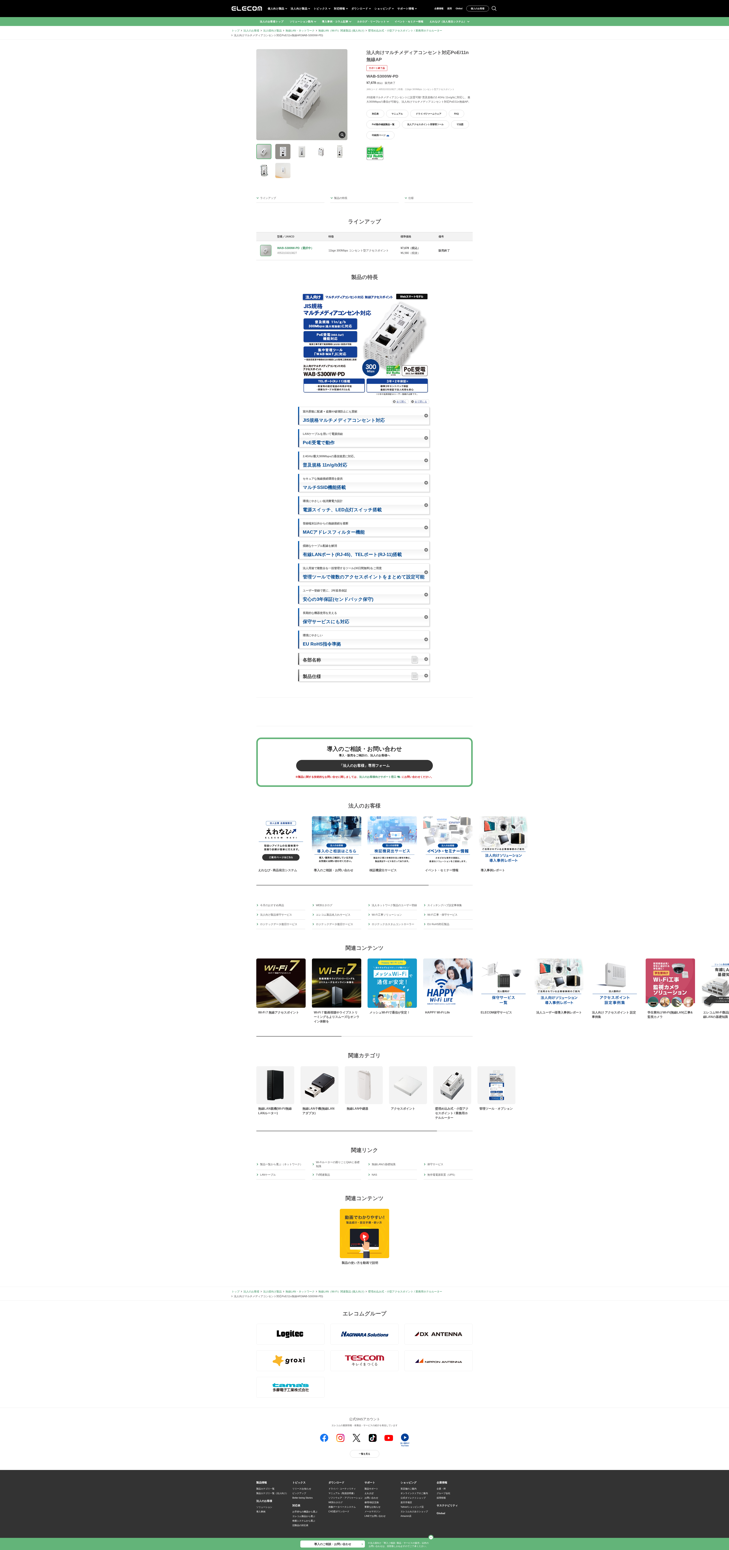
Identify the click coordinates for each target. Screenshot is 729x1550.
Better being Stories (302, 1498)
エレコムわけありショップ (414, 1511)
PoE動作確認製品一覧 (383, 124)
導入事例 (260, 1511)
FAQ (456, 113)
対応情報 (339, 8)
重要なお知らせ (372, 1507)
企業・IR (441, 1488)
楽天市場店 (406, 1502)
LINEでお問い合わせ (375, 1516)
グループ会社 (443, 1493)
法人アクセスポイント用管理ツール (425, 124)
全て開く (401, 401)
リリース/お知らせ (301, 1488)
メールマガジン (372, 1511)
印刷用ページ (379, 135)
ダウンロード (359, 8)
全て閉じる (421, 401)
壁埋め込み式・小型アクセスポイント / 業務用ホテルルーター (405, 30)
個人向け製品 (276, 8)
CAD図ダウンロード (338, 1511)
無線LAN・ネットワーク (300, 30)
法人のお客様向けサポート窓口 (377, 776)
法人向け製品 (299, 8)
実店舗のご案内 (409, 1488)
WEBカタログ (335, 1502)
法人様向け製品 (272, 30)
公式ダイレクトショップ (413, 1498)
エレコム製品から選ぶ (303, 1516)
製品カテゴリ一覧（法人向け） (272, 1493)
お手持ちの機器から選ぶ (304, 1511)
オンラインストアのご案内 (414, 1493)
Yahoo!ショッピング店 (412, 1507)
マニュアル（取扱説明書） (342, 1493)
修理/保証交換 (371, 1502)
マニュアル (397, 113)
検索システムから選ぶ (303, 1520)
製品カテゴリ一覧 (265, 1488)
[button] (299, 1482)
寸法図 (460, 124)
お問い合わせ (371, 1498)
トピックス (321, 8)
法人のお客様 (251, 30)
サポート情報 (405, 8)
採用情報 (441, 1498)
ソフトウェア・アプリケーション (345, 1498)
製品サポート (371, 1488)
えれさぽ (369, 1493)
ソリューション (264, 1507)
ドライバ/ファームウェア (428, 113)
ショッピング (382, 8)
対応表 (375, 113)
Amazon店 (406, 1516)
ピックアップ (299, 1493)
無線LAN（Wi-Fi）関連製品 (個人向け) (341, 30)
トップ (236, 30)
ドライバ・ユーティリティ (342, 1488)
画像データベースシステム (342, 1507)
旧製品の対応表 (300, 1525)
